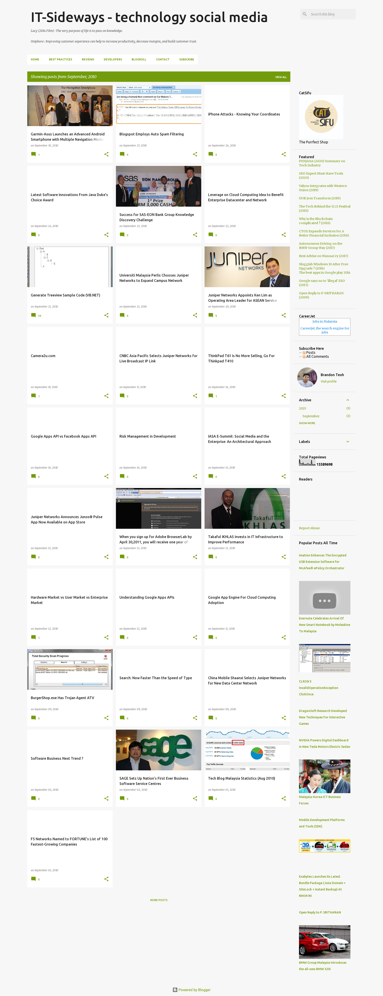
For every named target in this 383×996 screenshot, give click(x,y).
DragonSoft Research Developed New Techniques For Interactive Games (323, 717)
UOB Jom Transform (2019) (320, 198)
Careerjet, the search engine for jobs (324, 330)
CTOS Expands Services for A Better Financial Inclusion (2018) (324, 233)
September (311, 416)
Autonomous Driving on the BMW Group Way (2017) (320, 246)
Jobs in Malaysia (325, 321)
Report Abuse (309, 528)
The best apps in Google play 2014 (324, 273)
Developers (113, 59)
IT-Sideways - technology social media (149, 17)
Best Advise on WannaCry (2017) (323, 256)
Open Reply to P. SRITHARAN (320, 912)
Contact (163, 59)
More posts (159, 900)
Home (35, 59)
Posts (310, 352)
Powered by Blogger (194, 990)
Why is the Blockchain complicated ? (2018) (316, 221)
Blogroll (139, 59)
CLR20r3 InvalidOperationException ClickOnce (318, 688)
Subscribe (186, 59)
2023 (302, 408)
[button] (106, 154)
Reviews (88, 59)
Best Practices (60, 59)
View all (281, 77)
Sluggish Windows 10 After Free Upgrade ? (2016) (323, 266)
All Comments (317, 356)
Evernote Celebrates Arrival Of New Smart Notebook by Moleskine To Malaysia (324, 625)
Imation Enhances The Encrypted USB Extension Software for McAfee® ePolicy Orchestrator (322, 562)
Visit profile (329, 381)
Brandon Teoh (332, 375)
